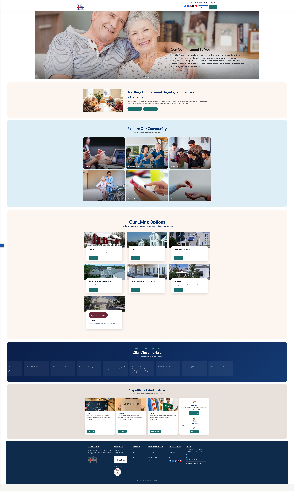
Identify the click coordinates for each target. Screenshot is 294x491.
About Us (94, 7)
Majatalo (92, 249)
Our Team (150, 455)
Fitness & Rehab (118, 7)
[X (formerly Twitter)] (193, 6)
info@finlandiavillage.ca (202, 2)
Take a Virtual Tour (150, 109)
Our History (151, 452)
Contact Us (194, 431)
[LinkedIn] (188, 6)
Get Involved (128, 7)
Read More (122, 431)
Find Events (91, 431)
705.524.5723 (190, 457)
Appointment (204, 7)
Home (89, 7)
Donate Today (194, 413)
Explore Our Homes (135, 109)
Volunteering (172, 452)
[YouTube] (196, 6)
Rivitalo (133, 249)
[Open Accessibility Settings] (2, 245)
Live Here (109, 7)
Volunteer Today (155, 431)
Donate (213, 7)
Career (170, 449)
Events (134, 457)
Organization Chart (152, 457)
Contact (136, 7)
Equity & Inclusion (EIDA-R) (154, 460)
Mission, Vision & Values (154, 449)
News (134, 455)
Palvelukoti (177, 281)
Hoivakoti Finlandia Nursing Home (100, 281)
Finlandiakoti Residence (182, 249)
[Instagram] (190, 6)
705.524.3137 (190, 2)
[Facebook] (185, 6)
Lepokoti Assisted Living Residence (143, 281)
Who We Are (102, 7)
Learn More (93, 258)
